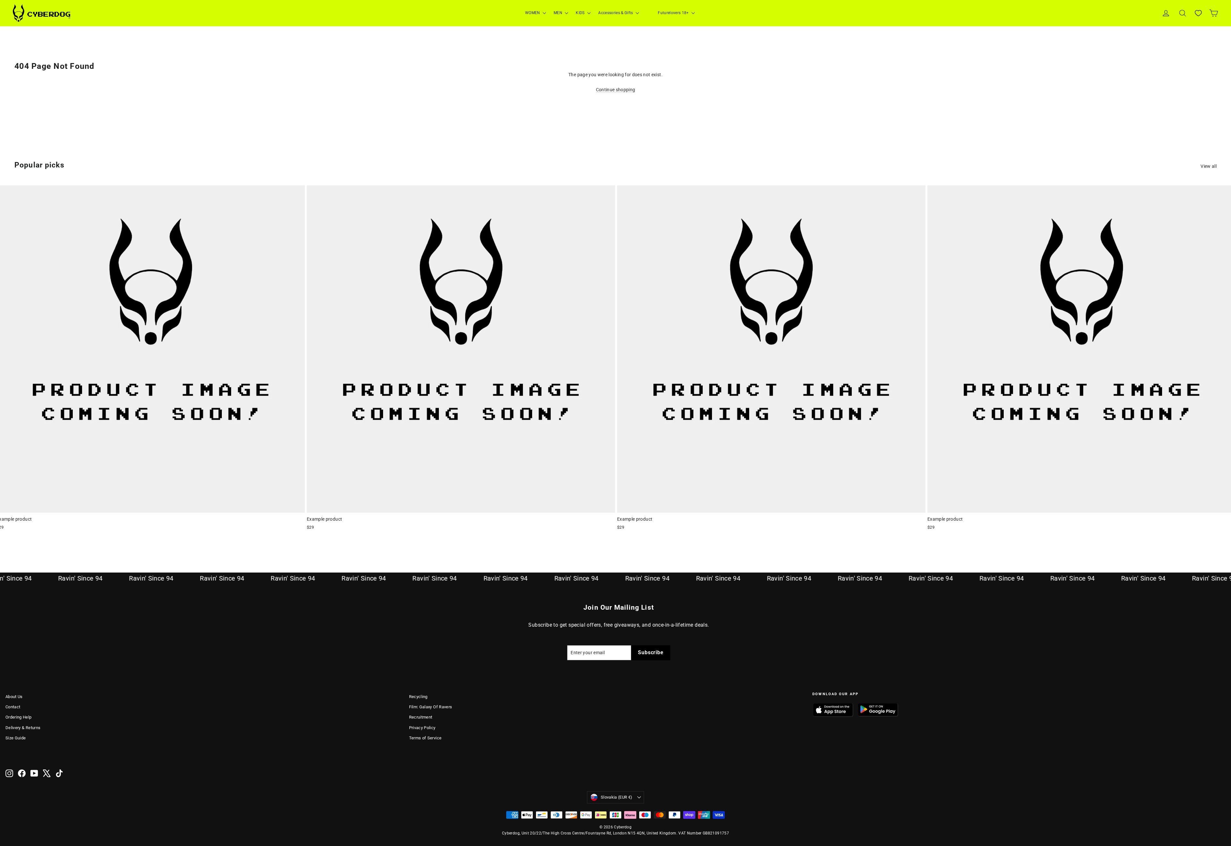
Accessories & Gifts (616, 13)
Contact (12, 706)
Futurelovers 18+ (674, 13)
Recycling (418, 696)
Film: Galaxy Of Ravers (430, 706)
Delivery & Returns (22, 727)
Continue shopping (615, 89)
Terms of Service (425, 738)
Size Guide (15, 738)
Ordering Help (18, 717)
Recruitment (420, 717)
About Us (14, 696)
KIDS (581, 13)
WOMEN (533, 13)
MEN (558, 13)
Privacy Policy (422, 727)
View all (1209, 166)
